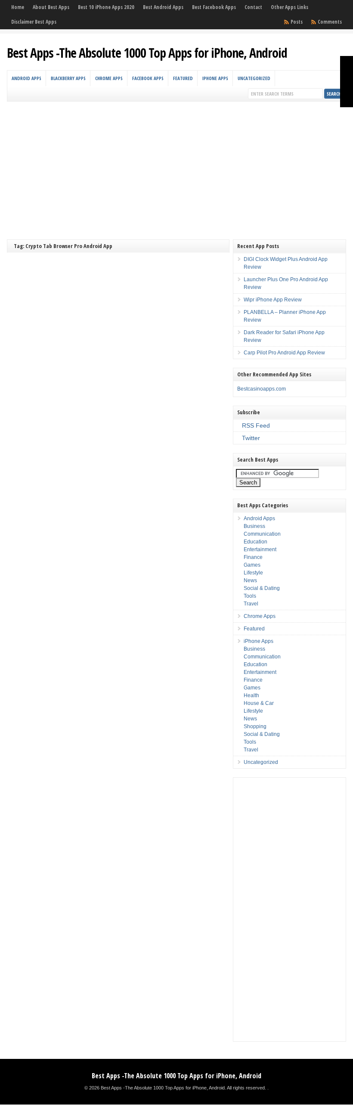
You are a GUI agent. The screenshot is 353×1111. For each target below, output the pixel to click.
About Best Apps (51, 7)
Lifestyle (253, 573)
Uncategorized (254, 78)
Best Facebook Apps (214, 7)
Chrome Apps (109, 78)
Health (251, 695)
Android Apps (26, 78)
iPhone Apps (215, 78)
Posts (297, 21)
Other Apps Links (289, 7)
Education (255, 542)
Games (252, 565)
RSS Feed (256, 425)
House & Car (259, 703)
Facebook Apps (148, 78)
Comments (330, 21)
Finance (253, 557)
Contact (253, 7)
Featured (183, 78)
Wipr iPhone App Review (273, 300)
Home (17, 7)
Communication (262, 534)
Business (254, 526)
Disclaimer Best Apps (33, 21)
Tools (250, 596)
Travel (251, 604)
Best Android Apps (163, 7)
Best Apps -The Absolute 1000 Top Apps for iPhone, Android (147, 53)
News (250, 580)
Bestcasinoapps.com (261, 389)
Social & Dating (262, 588)
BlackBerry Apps (68, 78)
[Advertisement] (176, 166)
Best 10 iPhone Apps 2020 (106, 7)
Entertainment (260, 549)
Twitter (251, 437)
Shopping (255, 726)
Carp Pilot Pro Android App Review (284, 353)
